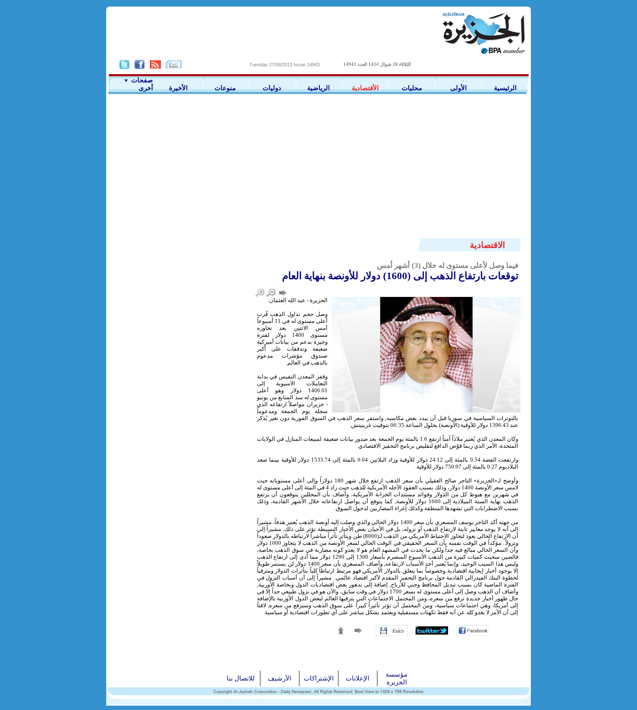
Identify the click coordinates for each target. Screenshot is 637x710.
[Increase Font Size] (260, 293)
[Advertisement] (318, 159)
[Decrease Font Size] (271, 293)
